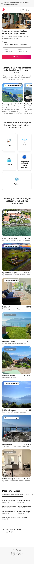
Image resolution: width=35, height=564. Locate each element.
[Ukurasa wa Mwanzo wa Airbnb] (3, 10)
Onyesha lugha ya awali (11, 4)
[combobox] (17, 45)
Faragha (13, 555)
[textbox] (9, 51)
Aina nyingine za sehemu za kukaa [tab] (12, 495)
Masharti (20, 555)
